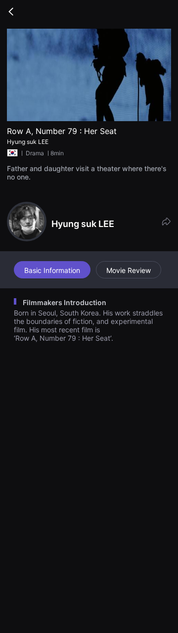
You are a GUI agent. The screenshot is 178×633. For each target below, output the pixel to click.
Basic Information (52, 270)
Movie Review (128, 270)
